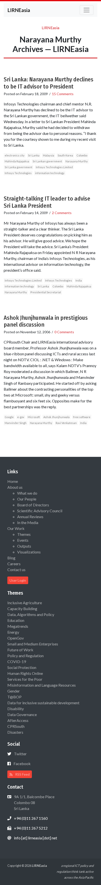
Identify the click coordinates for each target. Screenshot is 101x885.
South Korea (65, 155)
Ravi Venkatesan (66, 422)
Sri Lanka (33, 155)
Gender (13, 691)
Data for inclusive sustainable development (43, 702)
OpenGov (15, 638)
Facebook (22, 763)
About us (15, 487)
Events (22, 540)
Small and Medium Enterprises (32, 643)
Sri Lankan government (47, 161)
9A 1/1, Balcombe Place (33, 802)
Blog (11, 557)
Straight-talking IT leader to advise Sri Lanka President (47, 202)
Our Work (16, 528)
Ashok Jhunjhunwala (56, 417)
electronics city (15, 155)
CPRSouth (16, 726)
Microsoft (34, 417)
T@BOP (14, 696)
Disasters (15, 732)
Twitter (20, 753)
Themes (24, 534)
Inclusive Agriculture (24, 602)
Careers (14, 563)
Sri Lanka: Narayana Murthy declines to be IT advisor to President (48, 83)
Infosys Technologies (18, 173)
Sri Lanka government (18, 167)
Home (12, 481)
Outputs (24, 546)
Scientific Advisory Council (39, 510)
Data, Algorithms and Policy (30, 614)
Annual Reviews (30, 516)
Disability (15, 708)
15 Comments (63, 94)
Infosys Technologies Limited (54, 167)
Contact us (16, 569)
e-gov (20, 417)
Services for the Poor (24, 679)
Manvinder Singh (15, 422)
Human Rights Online (25, 673)
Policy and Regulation (25, 655)
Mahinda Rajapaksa (17, 161)
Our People (26, 499)
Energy (13, 632)
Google (9, 417)
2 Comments (62, 213)
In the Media (27, 522)
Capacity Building (22, 608)
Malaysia (48, 155)
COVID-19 (16, 661)
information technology (49, 173)
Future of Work (20, 649)
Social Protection (21, 667)
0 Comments (64, 332)
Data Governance (22, 714)
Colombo (81, 155)
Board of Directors (33, 504)
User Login (18, 580)
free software (81, 417)
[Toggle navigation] (86, 10)
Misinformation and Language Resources (41, 685)
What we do (27, 493)
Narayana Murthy (76, 161)
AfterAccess (17, 720)
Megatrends (17, 626)
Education (15, 620)
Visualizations (29, 552)
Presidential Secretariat (45, 292)
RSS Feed (22, 774)
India (79, 280)
